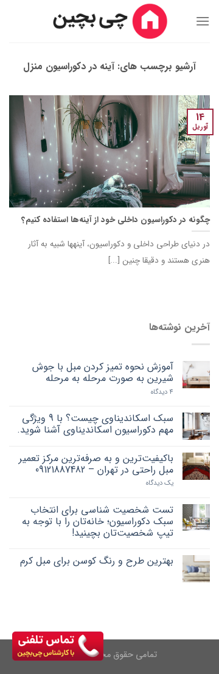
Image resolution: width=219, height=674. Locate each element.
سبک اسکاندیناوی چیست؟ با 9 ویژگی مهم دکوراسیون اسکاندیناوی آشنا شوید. (95, 424)
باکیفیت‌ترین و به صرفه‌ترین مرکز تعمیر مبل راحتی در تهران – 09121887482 (96, 464)
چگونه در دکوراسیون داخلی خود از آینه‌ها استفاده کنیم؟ (115, 220)
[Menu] (202, 21)
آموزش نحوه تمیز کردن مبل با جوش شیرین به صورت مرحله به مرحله (102, 372)
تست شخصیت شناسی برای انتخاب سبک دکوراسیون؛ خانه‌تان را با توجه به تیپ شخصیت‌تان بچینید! (97, 521)
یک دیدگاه (159, 483)
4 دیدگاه (162, 392)
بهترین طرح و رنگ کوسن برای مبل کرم (96, 561)
